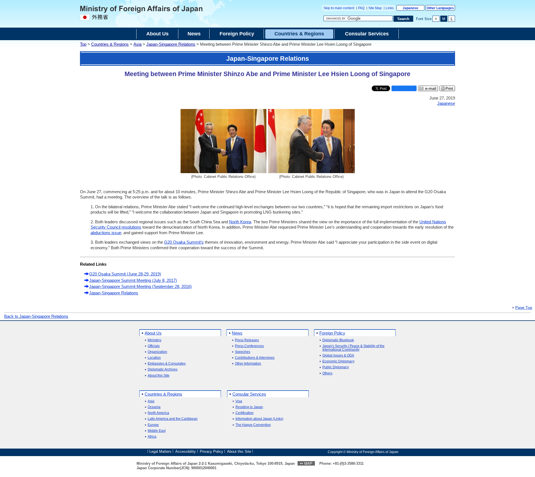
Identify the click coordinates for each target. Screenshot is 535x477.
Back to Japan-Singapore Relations (36, 316)
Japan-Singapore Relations (170, 44)
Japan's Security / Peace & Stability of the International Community (353, 348)
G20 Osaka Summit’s (184, 242)
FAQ (361, 8)
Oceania (154, 407)
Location (154, 358)
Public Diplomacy (335, 367)
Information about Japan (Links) (259, 419)
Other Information (248, 363)
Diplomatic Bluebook (338, 340)
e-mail (430, 88)
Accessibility (185, 451)
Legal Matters (160, 451)
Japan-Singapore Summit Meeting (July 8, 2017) (133, 280)
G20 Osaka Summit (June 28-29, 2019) (125, 274)
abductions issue (106, 232)
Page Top (523, 308)
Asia (137, 44)
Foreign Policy (332, 333)
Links (390, 8)
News (237, 333)
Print (449, 88)
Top (83, 44)
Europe (153, 425)
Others (327, 373)
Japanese (410, 8)
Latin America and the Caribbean (173, 419)
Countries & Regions (110, 44)
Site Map (375, 8)
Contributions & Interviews (254, 358)
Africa (152, 437)
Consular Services (249, 394)
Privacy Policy (211, 451)
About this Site (158, 375)
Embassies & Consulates (167, 363)
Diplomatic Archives (162, 369)
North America (158, 413)
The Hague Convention (253, 425)
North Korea (240, 221)
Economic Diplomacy (338, 361)
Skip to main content (339, 8)
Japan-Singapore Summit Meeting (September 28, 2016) (140, 286)
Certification (244, 413)
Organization (157, 352)
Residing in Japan (249, 407)
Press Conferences (249, 346)
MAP (308, 463)
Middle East (157, 431)
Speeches (242, 352)
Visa (238, 401)
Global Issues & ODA (338, 355)
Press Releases (247, 340)
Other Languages (440, 8)
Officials (154, 346)
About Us (153, 333)
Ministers (154, 340)
